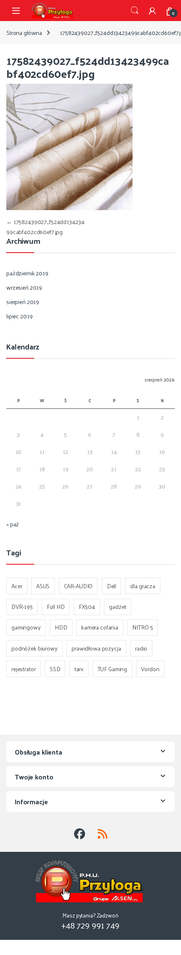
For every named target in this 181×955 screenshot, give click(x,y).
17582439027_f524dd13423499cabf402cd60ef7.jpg (45, 226)
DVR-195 (22, 606)
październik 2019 (27, 273)
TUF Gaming (113, 669)
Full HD (55, 606)
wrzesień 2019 (24, 287)
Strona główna (24, 32)
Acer (16, 586)
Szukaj (134, 10)
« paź (12, 524)
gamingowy (26, 627)
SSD (55, 669)
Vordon (150, 669)
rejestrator (23, 669)
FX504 (87, 606)
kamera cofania (99, 627)
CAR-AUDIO (78, 586)
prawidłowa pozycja (96, 648)
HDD (61, 627)
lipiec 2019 (19, 316)
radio (141, 648)
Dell (111, 586)
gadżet (117, 606)
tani (79, 669)
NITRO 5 (142, 627)
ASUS (43, 586)
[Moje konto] (152, 10)
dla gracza (142, 586)
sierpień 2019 (22, 301)
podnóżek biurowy (34, 648)
